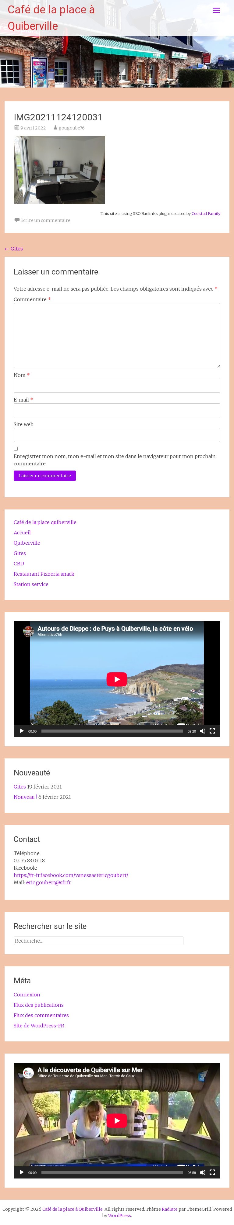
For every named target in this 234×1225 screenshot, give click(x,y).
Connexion (27, 995)
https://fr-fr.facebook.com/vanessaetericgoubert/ (71, 875)
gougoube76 (72, 128)
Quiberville (27, 543)
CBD (19, 564)
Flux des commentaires (41, 1015)
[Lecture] (22, 731)
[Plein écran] (212, 731)
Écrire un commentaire (45, 220)
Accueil (22, 533)
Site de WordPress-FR (39, 1026)
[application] (117, 679)
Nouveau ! (25, 797)
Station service (31, 584)
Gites (14, 249)
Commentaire (32, 299)
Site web (24, 424)
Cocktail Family (206, 213)
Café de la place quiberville (45, 522)
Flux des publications (39, 1005)
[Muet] (203, 731)
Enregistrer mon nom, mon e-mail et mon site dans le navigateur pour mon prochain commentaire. (115, 460)
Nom (22, 375)
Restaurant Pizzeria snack (44, 574)
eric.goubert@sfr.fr (48, 882)
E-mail (23, 400)
